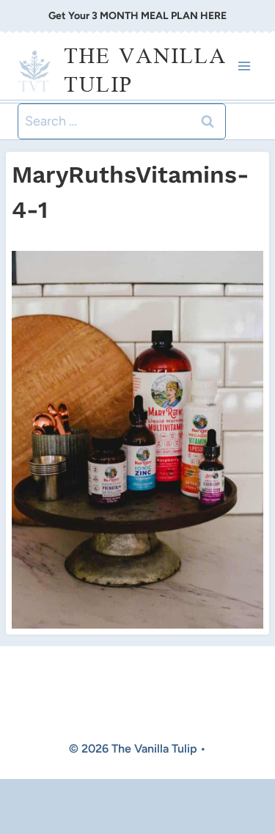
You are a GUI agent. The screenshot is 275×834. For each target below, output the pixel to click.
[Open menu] (243, 66)
